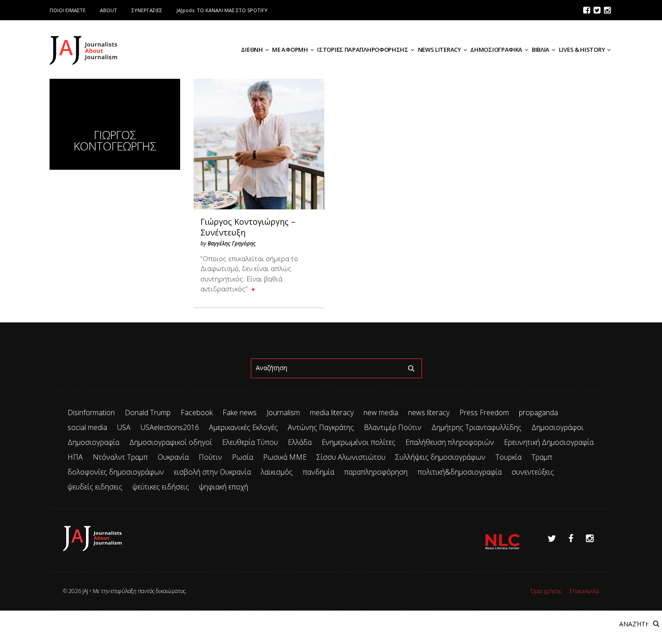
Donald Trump (148, 412)
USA (124, 427)
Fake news (239, 412)
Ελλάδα (300, 442)
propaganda (538, 412)
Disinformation (91, 412)
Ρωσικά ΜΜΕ (285, 457)
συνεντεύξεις (533, 472)
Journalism (283, 412)
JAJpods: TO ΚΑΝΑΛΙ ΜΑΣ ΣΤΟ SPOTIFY (222, 10)
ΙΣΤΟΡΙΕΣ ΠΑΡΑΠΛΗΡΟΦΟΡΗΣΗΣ (362, 49)
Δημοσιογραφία (93, 442)
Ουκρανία (173, 457)
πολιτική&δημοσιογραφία (459, 472)
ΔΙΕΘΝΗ (252, 49)
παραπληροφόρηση (376, 472)
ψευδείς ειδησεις (95, 487)
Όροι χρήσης (546, 591)
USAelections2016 (170, 427)
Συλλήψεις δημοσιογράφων (440, 457)
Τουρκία (508, 457)
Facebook (197, 412)
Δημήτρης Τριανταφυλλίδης (476, 427)
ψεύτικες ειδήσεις (160, 487)
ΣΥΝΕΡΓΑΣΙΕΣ (146, 10)
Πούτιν (210, 457)
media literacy (332, 412)
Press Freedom (484, 412)
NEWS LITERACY (439, 49)
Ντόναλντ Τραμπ (120, 457)
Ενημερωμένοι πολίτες (358, 442)
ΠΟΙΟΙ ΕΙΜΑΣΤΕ (68, 10)
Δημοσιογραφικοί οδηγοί (170, 442)
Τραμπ (541, 457)
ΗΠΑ (75, 457)
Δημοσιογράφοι (557, 427)
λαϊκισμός (277, 472)
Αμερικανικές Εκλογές (243, 427)
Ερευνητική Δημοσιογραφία (549, 442)
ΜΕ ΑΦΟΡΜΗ (290, 49)
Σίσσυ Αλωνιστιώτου (351, 457)
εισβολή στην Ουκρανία (212, 472)
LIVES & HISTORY (582, 49)
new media (380, 412)
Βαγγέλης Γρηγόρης (232, 243)
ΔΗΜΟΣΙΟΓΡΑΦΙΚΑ (496, 49)
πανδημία (318, 472)
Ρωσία (242, 457)
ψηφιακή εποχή (223, 487)
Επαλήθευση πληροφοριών (449, 442)
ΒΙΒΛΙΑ (540, 49)
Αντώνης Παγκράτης (321, 427)
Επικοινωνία (584, 591)
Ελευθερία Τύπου (250, 442)
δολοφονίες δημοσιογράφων (116, 472)
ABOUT (108, 10)
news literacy (428, 412)
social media (87, 427)
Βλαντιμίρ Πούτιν (393, 427)
